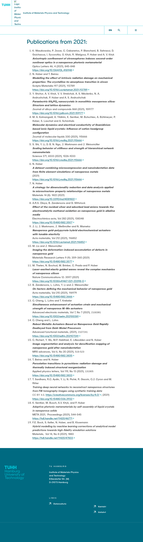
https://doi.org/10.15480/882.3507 (52, 222)
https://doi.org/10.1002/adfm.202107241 (55, 335)
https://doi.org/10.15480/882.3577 (52, 261)
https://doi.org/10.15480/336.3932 (52, 398)
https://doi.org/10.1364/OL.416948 (52, 70)
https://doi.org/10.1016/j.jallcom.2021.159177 (57, 113)
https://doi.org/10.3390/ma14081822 (53, 199)
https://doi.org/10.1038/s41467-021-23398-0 (58, 281)
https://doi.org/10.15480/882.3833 (52, 375)
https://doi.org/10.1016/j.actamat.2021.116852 (58, 241)
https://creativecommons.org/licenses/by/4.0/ (72, 394)
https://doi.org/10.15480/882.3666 (52, 296)
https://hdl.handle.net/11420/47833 (52, 437)
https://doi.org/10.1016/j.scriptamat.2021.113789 (59, 89)
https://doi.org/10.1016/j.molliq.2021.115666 (57, 140)
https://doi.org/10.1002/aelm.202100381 (55, 316)
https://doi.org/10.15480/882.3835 (52, 355)
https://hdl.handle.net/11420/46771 (52, 418)
